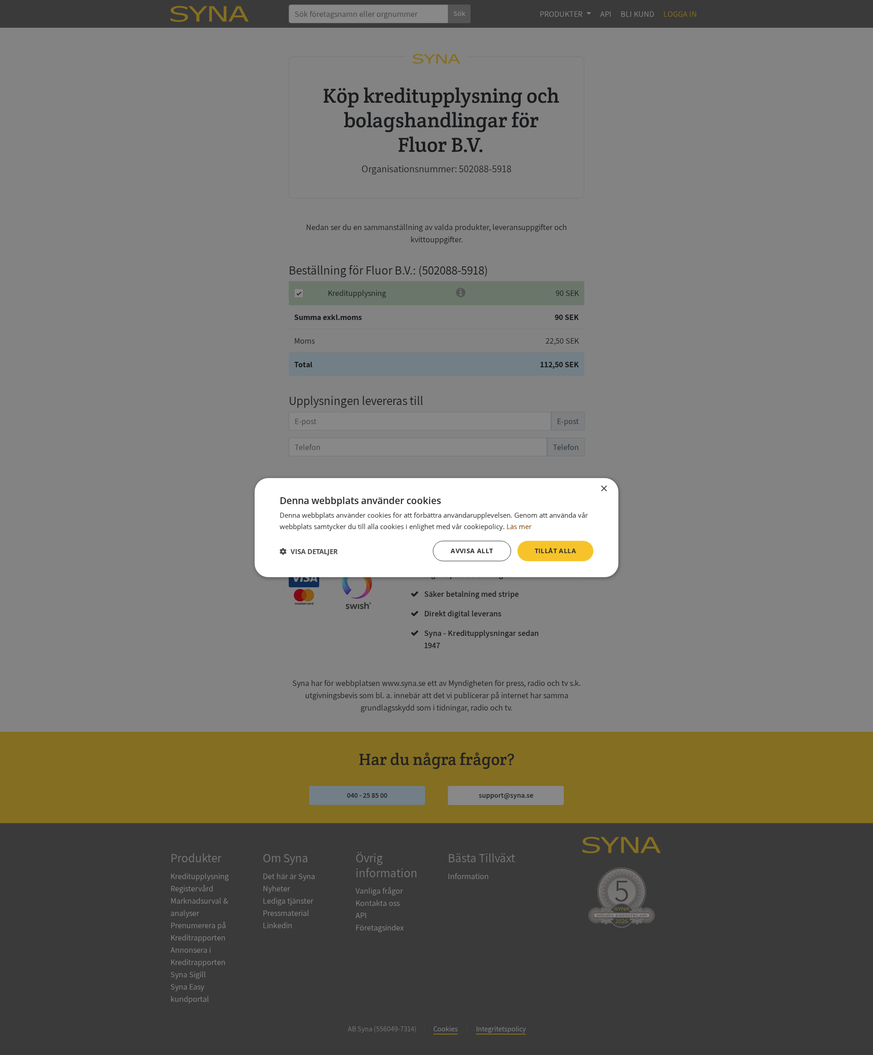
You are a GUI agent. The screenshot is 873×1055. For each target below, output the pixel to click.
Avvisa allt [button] (472, 550)
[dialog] (436, 527)
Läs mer (519, 525)
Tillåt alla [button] (555, 550)
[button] (309, 551)
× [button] (603, 488)
